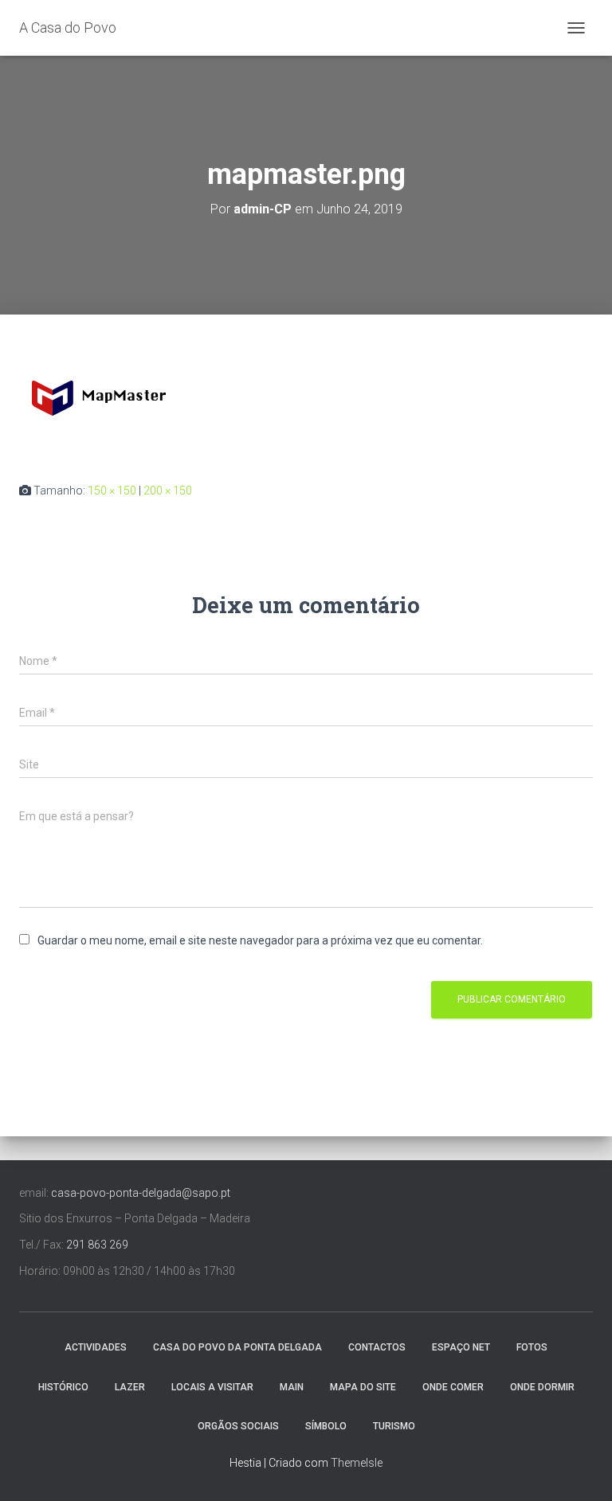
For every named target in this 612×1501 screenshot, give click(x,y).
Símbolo (326, 1426)
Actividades (96, 1347)
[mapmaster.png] (98, 397)
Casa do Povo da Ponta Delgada (237, 1347)
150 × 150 (112, 490)
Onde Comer (453, 1387)
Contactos (377, 1347)
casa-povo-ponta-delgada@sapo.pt (140, 1192)
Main (292, 1387)
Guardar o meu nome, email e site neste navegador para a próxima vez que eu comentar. (260, 940)
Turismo (394, 1426)
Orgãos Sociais (238, 1426)
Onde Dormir (542, 1387)
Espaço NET (461, 1347)
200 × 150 (167, 490)
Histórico (63, 1387)
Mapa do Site (363, 1387)
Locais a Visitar (212, 1387)
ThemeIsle (356, 1462)
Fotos (531, 1347)
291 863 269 (97, 1244)
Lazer (130, 1387)
